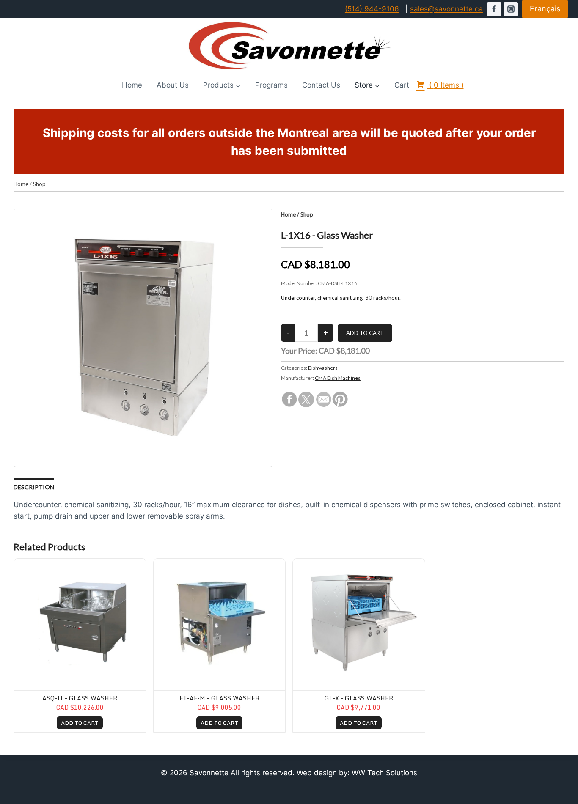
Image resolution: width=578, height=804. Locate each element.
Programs (271, 85)
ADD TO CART (80, 722)
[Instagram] (511, 9)
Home (132, 85)
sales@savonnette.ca (446, 9)
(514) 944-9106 (372, 9)
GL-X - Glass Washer (359, 698)
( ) (445, 85)
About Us (173, 85)
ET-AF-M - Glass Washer (219, 698)
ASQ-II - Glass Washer (79, 698)
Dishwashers (323, 368)
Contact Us (321, 85)
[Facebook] (494, 9)
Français (545, 8)
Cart (401, 85)
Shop (39, 184)
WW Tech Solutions (384, 772)
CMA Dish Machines (338, 378)
